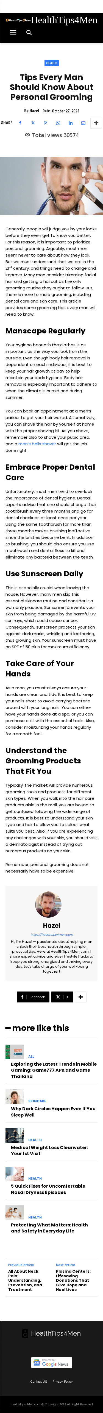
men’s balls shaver (37, 444)
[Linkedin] (70, 123)
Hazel (34, 111)
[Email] (83, 123)
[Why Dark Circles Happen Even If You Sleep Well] (14, 1096)
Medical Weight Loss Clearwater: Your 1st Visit (49, 1150)
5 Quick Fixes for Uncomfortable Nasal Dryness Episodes (48, 1189)
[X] (32, 123)
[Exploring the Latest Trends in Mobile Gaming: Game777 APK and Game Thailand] (14, 1052)
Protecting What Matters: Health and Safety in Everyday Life (49, 1228)
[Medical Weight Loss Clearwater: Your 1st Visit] (14, 1135)
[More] (96, 123)
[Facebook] (20, 123)
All (31, 1056)
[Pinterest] (45, 123)
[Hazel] (51, 904)
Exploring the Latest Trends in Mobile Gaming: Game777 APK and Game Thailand (54, 1070)
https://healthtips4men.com (51, 934)
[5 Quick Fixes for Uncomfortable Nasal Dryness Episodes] (14, 1174)
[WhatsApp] (57, 123)
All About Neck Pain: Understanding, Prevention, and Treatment (25, 1280)
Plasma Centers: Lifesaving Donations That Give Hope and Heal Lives (73, 1280)
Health (51, 63)
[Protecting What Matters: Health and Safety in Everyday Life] (14, 1212)
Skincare (37, 1101)
